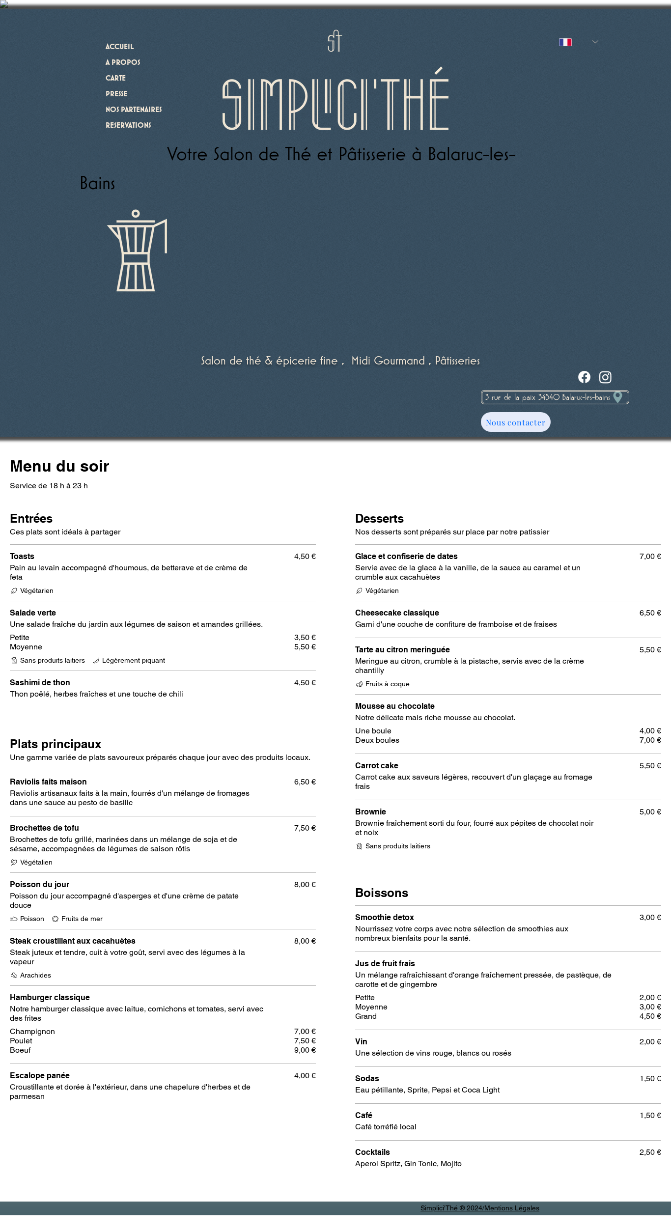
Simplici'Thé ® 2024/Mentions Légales (479, 1208)
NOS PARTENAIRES (134, 110)
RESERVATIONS (128, 126)
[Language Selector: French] (578, 42)
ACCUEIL (120, 47)
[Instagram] (605, 377)
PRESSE (116, 94)
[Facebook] (584, 377)
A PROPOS (123, 63)
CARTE (116, 79)
